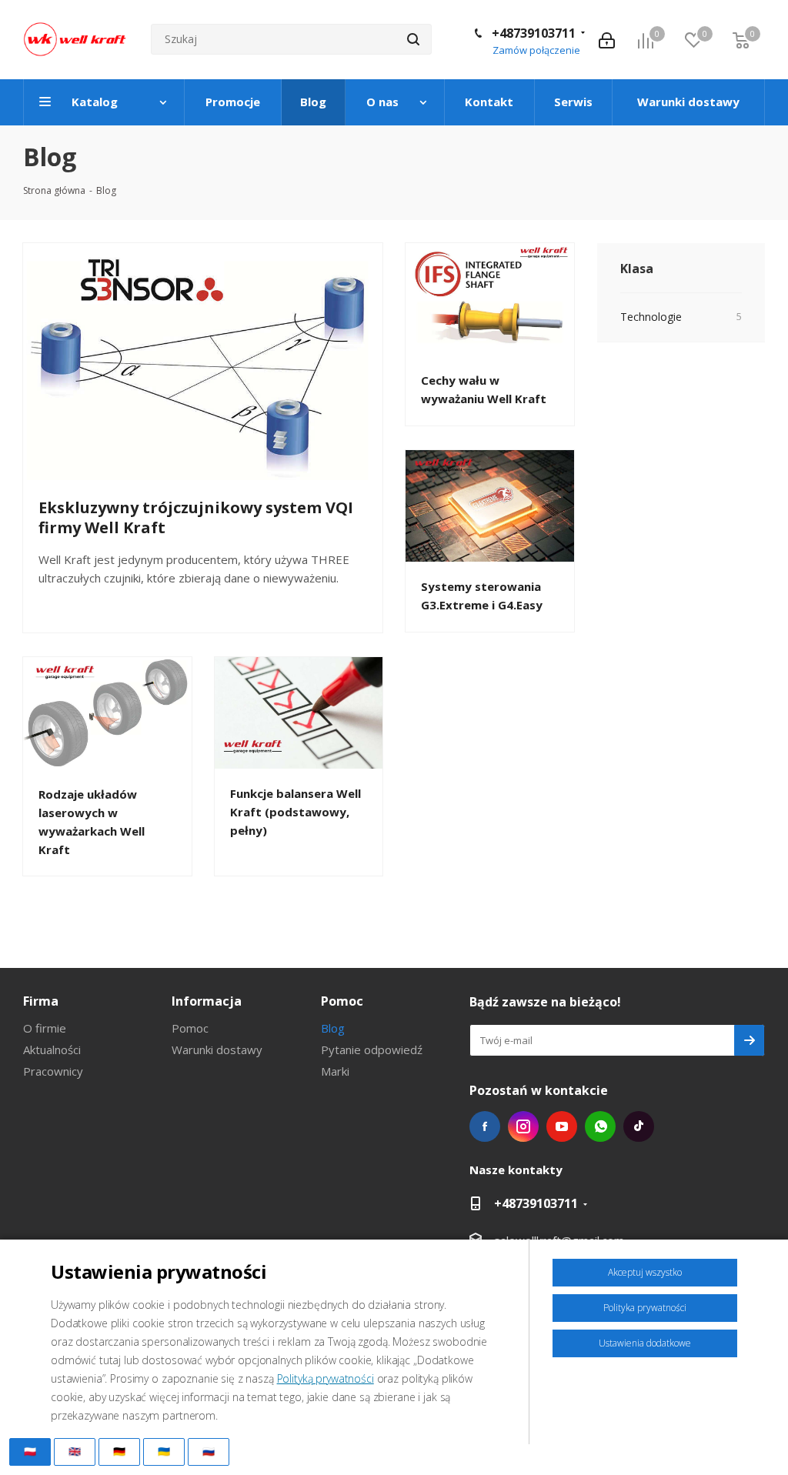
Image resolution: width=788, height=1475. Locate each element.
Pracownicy (53, 1071)
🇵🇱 (30, 1451)
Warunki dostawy (217, 1049)
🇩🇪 (119, 1451)
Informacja (207, 1001)
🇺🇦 (164, 1451)
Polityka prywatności (644, 1307)
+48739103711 (534, 33)
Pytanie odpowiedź (371, 1049)
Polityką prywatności (325, 1378)
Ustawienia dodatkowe (645, 1343)
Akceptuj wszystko (645, 1272)
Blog (333, 1028)
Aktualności (52, 1049)
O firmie (44, 1028)
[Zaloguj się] (607, 39)
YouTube (561, 1126)
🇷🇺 (208, 1451)
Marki (335, 1071)
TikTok (638, 1126)
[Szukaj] (413, 39)
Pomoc (190, 1028)
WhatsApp (600, 1126)
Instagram (523, 1126)
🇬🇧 (74, 1451)
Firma (40, 1001)
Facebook (484, 1126)
